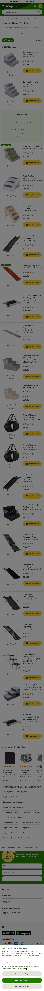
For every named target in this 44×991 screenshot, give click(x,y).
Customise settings (22, 974)
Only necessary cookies (22, 987)
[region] (22, 968)
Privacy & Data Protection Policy (16, 968)
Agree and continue (22, 980)
